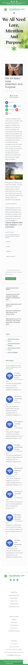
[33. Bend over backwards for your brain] (9, 543)
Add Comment (10, 256)
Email (8, 246)
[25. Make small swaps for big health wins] (9, 448)
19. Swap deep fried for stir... (17, 375)
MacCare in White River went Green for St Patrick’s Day (13, 312)
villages (12, 220)
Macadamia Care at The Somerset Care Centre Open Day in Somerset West (13, 321)
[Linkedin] (17, 1)
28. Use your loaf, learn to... (18, 494)
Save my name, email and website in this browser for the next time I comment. (13, 272)
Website (8, 251)
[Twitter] (14, 1)
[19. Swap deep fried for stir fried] (9, 376)
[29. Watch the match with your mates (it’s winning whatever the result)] (9, 518)
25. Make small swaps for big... (18, 447)
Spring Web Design (18, 663)
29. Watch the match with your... (17, 517)
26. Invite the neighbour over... (18, 470)
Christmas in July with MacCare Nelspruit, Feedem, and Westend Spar (13, 296)
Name (8, 241)
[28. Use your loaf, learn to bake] (9, 494)
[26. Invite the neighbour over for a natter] (9, 471)
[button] (14, 13)
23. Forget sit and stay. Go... (18, 424)
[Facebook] (11, 1)
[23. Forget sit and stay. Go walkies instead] (9, 424)
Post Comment (11, 278)
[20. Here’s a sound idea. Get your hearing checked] (9, 399)
